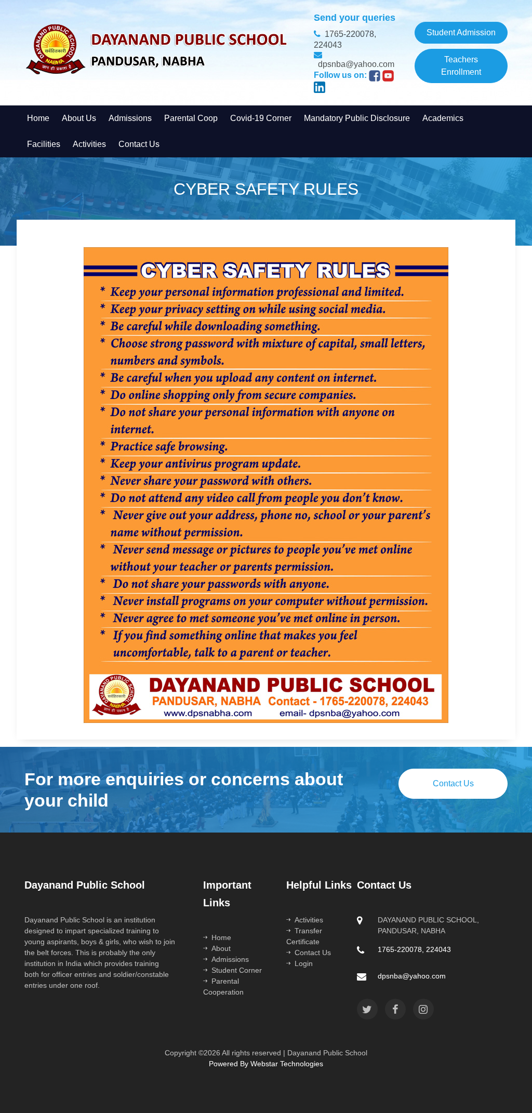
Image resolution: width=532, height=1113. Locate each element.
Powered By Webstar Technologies (266, 1064)
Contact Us (453, 783)
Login (304, 963)
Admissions (230, 959)
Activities (309, 920)
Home (221, 937)
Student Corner (236, 970)
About (221, 948)
